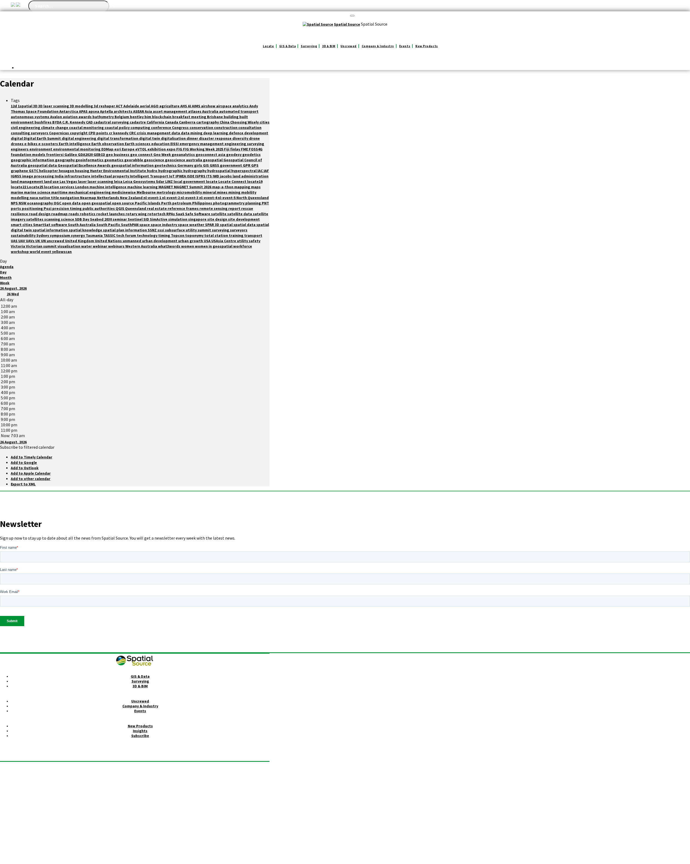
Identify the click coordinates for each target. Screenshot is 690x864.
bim (148, 116)
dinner (193, 138)
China (225, 122)
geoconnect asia (211, 154)
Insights (140, 730)
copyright (79, 133)
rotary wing (136, 213)
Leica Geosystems (139, 181)
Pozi (48, 208)
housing (82, 170)
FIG (179, 149)
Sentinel (135, 219)
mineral (210, 192)
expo (171, 149)
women (188, 246)
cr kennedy (119, 133)
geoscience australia (184, 159)
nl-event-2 (171, 197)
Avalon (56, 116)
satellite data (240, 213)
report (234, 208)
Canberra (187, 122)
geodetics (251, 154)
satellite (219, 213)
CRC (133, 133)
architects (123, 111)
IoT (172, 176)
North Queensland (252, 197)
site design (217, 219)
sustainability (23, 235)
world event (41, 251)
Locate (268, 46)
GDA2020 (86, 154)
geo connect (141, 154)
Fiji (227, 149)
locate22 (19, 186)
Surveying (309, 46)
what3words (169, 246)
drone (254, 138)
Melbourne (147, 192)
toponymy (194, 235)
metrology (167, 192)
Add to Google (24, 462)
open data (71, 203)
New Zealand (131, 197)
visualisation (69, 246)
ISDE (191, 176)
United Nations (109, 240)
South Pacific (108, 224)
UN (44, 240)
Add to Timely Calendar (31, 457)
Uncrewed (348, 46)
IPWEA (181, 176)
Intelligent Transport (149, 176)
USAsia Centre (224, 240)
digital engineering (79, 138)
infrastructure (77, 176)
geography (65, 159)
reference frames (183, 208)
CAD (90, 122)
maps (256, 186)
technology (147, 235)
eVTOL (141, 149)
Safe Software (198, 213)
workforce (242, 246)
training (236, 235)
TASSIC (110, 235)
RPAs (171, 213)
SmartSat (42, 224)
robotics (88, 213)
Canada (172, 122)
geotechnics (165, 165)
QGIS (120, 208)
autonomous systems (30, 116)
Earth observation (108, 143)
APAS (83, 111)
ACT (119, 106)
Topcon (178, 235)
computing (140, 127)
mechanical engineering (90, 192)
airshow (208, 106)
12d (14, 106)
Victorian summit (41, 246)
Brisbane (215, 116)
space (145, 224)
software (59, 224)
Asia (149, 111)
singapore (197, 219)
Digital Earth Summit (43, 138)
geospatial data (43, 165)
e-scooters (48, 143)
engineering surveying (244, 143)
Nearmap (88, 197)
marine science (37, 192)
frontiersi (55, 154)
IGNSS (16, 176)
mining (234, 192)
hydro (152, 170)
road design (40, 213)
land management (27, 181)
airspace (224, 106)
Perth (166, 203)
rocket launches (111, 213)
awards (85, 116)
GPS (254, 165)
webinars (116, 246)
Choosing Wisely (245, 122)
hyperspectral (244, 170)
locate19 (255, 181)
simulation (178, 219)
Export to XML (23, 484)
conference (161, 127)
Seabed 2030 (101, 219)
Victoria (18, 246)
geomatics (114, 159)
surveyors (238, 230)
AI (190, 106)
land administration (250, 176)
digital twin (150, 138)
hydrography (195, 170)
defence (236, 133)
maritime (59, 192)
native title (49, 197)
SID (146, 219)
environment (41, 149)
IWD (216, 176)
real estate (157, 208)
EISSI (175, 143)
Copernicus (59, 133)
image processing (38, 176)
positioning (33, 208)
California (156, 122)
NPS (15, 203)
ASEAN (139, 111)
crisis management (154, 133)
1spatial (25, 106)
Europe (128, 149)
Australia (210, 111)
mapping (242, 186)
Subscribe (140, 735)
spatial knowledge (86, 230)
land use (52, 181)
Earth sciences (138, 143)
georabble (134, 159)
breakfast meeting (189, 116)
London (82, 186)
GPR (247, 165)
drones (17, 143)
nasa (34, 197)
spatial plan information (125, 230)
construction (226, 127)
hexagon (67, 170)
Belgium (122, 116)
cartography (208, 122)
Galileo (71, 154)
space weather (191, 224)
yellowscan (62, 251)
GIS (206, 165)
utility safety (248, 240)
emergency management (202, 143)
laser (83, 181)
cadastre (138, 122)
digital (17, 138)
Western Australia (141, 246)
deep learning (216, 133)
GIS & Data (287, 46)
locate (212, 181)
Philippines (202, 203)
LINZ (169, 181)
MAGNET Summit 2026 (193, 186)
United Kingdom (80, 240)
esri (118, 149)
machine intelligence (108, 186)
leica (118, 181)
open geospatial (96, 203)
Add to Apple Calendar (31, 473)
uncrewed (56, 240)
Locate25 (35, 186)
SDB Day (82, 219)
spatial (226, 224)
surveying (221, 230)
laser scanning (101, 181)
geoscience (154, 159)
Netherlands (108, 197)
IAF (266, 170)
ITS (209, 176)
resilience (20, 213)
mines (222, 192)
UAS (14, 240)
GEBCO (100, 154)
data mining (192, 133)
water (87, 246)
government (231, 165)
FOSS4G (256, 149)
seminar (120, 219)
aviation (70, 116)
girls (198, 165)
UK (38, 240)
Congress (180, 127)
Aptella (107, 111)
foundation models (28, 154)
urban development (160, 240)
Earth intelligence (75, 143)
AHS (184, 106)
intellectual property (110, 176)
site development (244, 219)
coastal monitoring (87, 127)
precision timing (67, 208)
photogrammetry (229, 203)
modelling (20, 197)
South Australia (82, 224)
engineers (20, 149)
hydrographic (170, 170)
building (231, 116)
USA (207, 240)
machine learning (142, 186)
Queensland (136, 208)
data (176, 133)
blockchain (162, 116)
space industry (164, 224)
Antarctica (69, 111)
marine (17, 192)
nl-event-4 (208, 197)
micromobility (190, 192)
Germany (185, 165)
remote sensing (213, 208)
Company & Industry (378, 46)
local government (190, 181)
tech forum (126, 235)
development (256, 133)
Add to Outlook (25, 467)
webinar (100, 246)
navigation (70, 197)
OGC (58, 203)
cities (265, 122)
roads (74, 213)
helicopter (49, 170)
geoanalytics (184, 154)
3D (35, 106)
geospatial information (132, 165)
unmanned (132, 240)
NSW (23, 203)
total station (216, 235)
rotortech (156, 213)
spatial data (244, 224)
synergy (78, 235)
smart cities (22, 224)
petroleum (182, 203)
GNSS (215, 165)
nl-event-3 (190, 197)
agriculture (169, 106)
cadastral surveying (112, 122)
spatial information (51, 230)
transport (253, 235)
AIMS (196, 106)
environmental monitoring (77, 149)
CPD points (98, 133)
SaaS (180, 213)
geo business (118, 154)
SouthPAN (130, 224)
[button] (27, 447)
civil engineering (26, 127)
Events (404, 46)
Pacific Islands (148, 203)
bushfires (43, 122)
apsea (94, 111)
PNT (265, 203)
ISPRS (200, 176)
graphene (20, 170)
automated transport (238, 111)
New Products (426, 46)
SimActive (159, 219)
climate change (55, 127)
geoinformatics (89, 159)
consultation (249, 127)
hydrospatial (219, 170)
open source (123, 203)
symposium (60, 235)
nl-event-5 (227, 197)
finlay (235, 149)
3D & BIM (328, 46)
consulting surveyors (30, 133)
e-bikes (31, 143)
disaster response (215, 138)
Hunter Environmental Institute (118, 170)
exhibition (157, 149)
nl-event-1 (152, 197)
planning (253, 203)
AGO (155, 106)
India (59, 176)
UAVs (30, 240)
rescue (247, 208)
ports (16, 208)
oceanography (40, 203)
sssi (161, 230)
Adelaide (131, 106)
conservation (201, 127)
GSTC (34, 170)
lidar (160, 181)
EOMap (107, 149)
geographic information (33, 159)
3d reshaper (105, 106)
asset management (170, 111)
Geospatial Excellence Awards (84, 165)
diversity (240, 138)
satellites (35, 219)
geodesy (234, 154)
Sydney (43, 235)
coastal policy (117, 127)
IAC (260, 170)
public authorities (99, 208)
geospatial (213, 159)
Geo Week (162, 154)
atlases (195, 111)
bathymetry (103, 116)
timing (164, 235)
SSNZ (152, 230)
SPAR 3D (212, 224)
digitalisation (174, 138)
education (160, 143)
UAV (22, 240)
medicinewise (124, 192)
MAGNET (166, 186)
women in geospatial (214, 246)
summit (205, 230)
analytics (240, 106)
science (68, 219)
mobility (248, 192)
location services (59, 186)
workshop (20, 251)
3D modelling (82, 106)
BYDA (57, 122)
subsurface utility (181, 230)
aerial (145, 106)
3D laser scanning (54, 106)
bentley (137, 116)
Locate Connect (232, 181)
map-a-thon (223, 186)
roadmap (59, 213)
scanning (52, 219)
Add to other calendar (30, 478)
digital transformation (118, 138)
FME (245, 149)
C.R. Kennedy (74, 122)
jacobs (226, 176)
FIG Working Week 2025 (203, 149)
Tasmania (95, 235)
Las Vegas (69, 181)
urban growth (191, 240)
